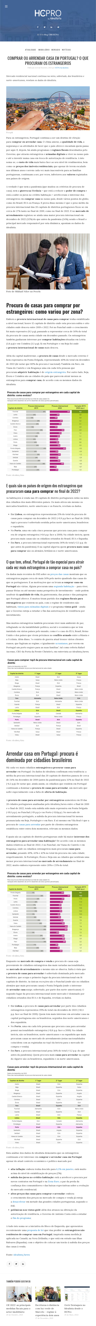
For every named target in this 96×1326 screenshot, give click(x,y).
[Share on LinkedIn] (23, 1264)
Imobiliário (44, 49)
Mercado (56, 49)
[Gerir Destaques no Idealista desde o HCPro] (77, 1294)
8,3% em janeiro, (65, 1169)
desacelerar (19, 1201)
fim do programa (21, 1218)
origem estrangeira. (55, 372)
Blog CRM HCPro (51, 35)
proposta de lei (35, 1230)
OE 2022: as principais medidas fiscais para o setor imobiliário (18, 1308)
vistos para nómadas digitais (33, 606)
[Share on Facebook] (9, 1264)
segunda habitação (63, 586)
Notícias (66, 49)
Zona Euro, (53, 1181)
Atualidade (30, 49)
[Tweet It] (16, 1264)
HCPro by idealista (61, 68)
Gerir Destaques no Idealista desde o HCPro (74, 1308)
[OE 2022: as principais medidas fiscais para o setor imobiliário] (19, 1294)
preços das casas (59, 574)
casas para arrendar (29, 824)
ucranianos (61, 643)
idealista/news (22, 1254)
